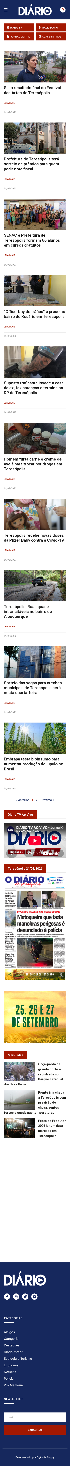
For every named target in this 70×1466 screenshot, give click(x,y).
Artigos (9, 1332)
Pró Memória (13, 1385)
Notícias (10, 1372)
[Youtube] (34, 1296)
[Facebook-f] (7, 1296)
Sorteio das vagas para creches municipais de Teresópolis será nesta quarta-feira (33, 688)
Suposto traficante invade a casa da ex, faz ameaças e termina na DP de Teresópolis (34, 388)
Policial (9, 1378)
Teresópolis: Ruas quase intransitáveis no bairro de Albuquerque (28, 611)
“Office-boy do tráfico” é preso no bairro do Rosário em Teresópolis (34, 314)
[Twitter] (25, 1296)
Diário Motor (13, 1352)
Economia (11, 1365)
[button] (63, 10)
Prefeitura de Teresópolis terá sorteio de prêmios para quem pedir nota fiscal (31, 164)
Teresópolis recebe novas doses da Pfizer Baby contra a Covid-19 (34, 538)
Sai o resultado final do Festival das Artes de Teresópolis (32, 90)
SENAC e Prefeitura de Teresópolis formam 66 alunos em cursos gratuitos (32, 240)
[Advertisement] (37, 1166)
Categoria (11, 1339)
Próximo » (47, 800)
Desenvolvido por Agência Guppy (35, 1457)
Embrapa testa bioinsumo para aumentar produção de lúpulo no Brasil (33, 764)
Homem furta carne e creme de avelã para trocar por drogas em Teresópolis (33, 464)
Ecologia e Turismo (18, 1358)
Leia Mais (9, 103)
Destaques (11, 1345)
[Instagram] (16, 1296)
